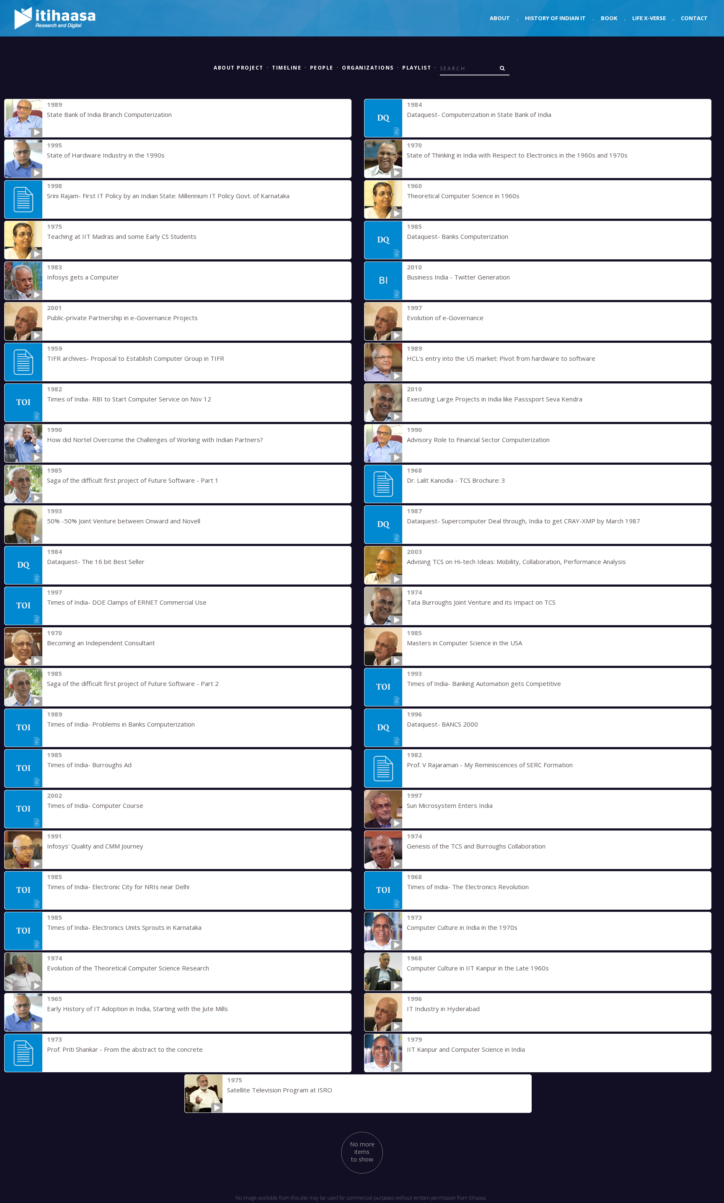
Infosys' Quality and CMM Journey (95, 846)
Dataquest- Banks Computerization (457, 236)
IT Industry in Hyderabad (443, 1008)
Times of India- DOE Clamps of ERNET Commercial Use (127, 602)
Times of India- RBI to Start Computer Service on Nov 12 (129, 399)
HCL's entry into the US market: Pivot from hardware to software (501, 358)
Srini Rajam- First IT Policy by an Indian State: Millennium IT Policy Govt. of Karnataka (168, 195)
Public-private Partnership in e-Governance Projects (122, 317)
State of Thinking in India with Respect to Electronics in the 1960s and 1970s (517, 155)
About (500, 18)
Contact (694, 18)
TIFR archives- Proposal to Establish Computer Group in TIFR (135, 358)
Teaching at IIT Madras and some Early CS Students (122, 236)
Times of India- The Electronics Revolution (468, 886)
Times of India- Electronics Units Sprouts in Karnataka (124, 927)
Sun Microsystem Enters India (450, 805)
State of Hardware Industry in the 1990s (106, 155)
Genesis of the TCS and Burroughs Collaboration (476, 846)
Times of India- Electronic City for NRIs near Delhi (118, 886)
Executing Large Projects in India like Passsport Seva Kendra (494, 399)
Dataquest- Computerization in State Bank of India (479, 114)
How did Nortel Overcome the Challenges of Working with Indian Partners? (155, 439)
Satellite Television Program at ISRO (279, 1090)
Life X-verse (649, 18)
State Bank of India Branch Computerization (109, 114)
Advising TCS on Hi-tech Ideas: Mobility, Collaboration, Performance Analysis (516, 561)
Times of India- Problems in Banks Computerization (121, 724)
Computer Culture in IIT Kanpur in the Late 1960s (478, 968)
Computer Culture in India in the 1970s (462, 927)
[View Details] (23, 118)
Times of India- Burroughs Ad (89, 765)
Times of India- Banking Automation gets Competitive (484, 683)
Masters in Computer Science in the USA (464, 643)
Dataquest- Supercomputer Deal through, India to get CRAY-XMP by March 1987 (523, 521)
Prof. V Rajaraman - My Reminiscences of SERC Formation (490, 765)
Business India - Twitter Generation (458, 277)
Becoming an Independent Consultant (101, 643)
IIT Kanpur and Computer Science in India (466, 1049)
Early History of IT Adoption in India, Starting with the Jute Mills (137, 1008)
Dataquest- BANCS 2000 (442, 724)
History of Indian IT (555, 18)
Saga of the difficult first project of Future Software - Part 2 (133, 683)
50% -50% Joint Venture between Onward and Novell (123, 521)
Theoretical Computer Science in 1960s (463, 195)
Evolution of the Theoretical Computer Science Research (128, 968)
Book (609, 18)
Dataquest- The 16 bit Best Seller (96, 561)
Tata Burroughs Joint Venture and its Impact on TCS (481, 602)
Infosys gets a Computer (83, 277)
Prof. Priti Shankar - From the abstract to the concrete (125, 1049)
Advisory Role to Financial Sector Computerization (478, 439)
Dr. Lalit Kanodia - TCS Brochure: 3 (456, 480)
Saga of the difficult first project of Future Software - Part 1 (133, 480)
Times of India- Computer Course (95, 805)
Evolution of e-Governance (445, 317)
